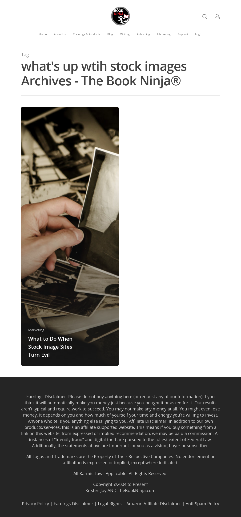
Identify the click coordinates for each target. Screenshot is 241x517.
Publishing (143, 34)
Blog (110, 34)
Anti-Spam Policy (202, 503)
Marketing (164, 34)
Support (183, 34)
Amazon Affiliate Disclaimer (153, 503)
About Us (60, 34)
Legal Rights (110, 503)
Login (198, 34)
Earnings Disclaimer (73, 503)
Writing (125, 34)
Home (43, 34)
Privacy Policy (35, 503)
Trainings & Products (86, 34)
